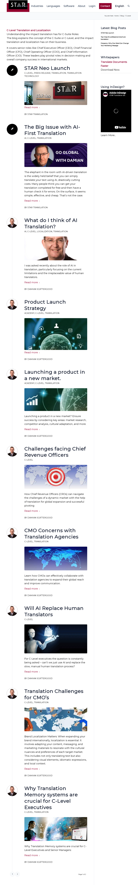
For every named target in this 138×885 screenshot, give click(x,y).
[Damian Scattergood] (55, 248)
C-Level (28, 73)
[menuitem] (22, 6)
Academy (29, 313)
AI (25, 138)
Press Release (42, 73)
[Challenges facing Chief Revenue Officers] (55, 477)
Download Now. (110, 69)
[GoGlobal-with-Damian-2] (55, 155)
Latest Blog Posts (113, 28)
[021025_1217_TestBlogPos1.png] (55, 399)
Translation (58, 73)
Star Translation (37, 114)
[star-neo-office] (55, 93)
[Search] (128, 6)
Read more (31, 107)
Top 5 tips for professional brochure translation (113, 38)
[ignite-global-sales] (55, 559)
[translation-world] (55, 334)
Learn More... (108, 135)
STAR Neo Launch (47, 68)
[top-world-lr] (55, 719)
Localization (44, 231)
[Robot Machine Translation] (55, 638)
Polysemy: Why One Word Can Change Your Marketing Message (115, 44)
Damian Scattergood (40, 289)
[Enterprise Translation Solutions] (55, 829)
